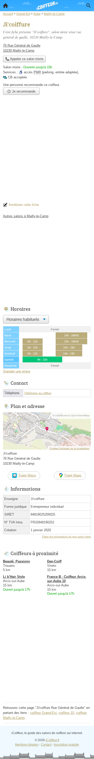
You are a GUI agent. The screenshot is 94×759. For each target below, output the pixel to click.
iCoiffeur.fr (52, 740)
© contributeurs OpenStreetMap (71, 415)
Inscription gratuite (66, 744)
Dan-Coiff (54, 561)
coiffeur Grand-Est (43, 713)
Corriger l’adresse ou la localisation (69, 448)
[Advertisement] (47, 150)
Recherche (88, 5)
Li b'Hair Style (14, 577)
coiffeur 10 (66, 713)
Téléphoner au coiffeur (37, 393)
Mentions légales (26, 744)
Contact (46, 744)
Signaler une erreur (16, 371)
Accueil (5, 5)
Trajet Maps (72, 475)
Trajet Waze (27, 475)
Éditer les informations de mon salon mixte (66, 536)
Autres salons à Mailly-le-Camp (25, 216)
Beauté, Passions (16, 561)
